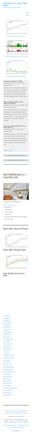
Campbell (7, 325)
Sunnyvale (8, 390)
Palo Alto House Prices (15, 228)
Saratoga (8, 386)
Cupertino (8, 327)
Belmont (7, 318)
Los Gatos (8, 346)
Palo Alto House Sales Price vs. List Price (16, 56)
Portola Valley (9, 367)
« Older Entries (8, 150)
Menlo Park (8, 348)
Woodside (8, 395)
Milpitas (7, 353)
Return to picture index (10, 205)
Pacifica (7, 362)
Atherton (7, 316)
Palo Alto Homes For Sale (16, 160)
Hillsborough (9, 339)
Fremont (7, 337)
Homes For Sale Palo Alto (15, 4)
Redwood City (9, 369)
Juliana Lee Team (10, 83)
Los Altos (8, 341)
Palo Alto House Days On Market (16, 76)
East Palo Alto (9, 332)
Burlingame (8, 323)
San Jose (7, 379)
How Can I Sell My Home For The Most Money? (14, 126)
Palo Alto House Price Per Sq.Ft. (16, 36)
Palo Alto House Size (14, 249)
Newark (7, 360)
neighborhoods (8, 85)
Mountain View (9, 358)
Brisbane (7, 320)
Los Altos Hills (9, 344)
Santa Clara (8, 383)
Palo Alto (8, 365)
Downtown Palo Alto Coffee (13, 81)
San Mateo (8, 381)
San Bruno (8, 374)
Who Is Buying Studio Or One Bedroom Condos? (13, 102)
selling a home (8, 131)
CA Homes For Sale (23, 425)
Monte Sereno (9, 355)
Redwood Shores (10, 372)
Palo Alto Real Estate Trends (16, 155)
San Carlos (8, 376)
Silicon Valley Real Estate (16, 427)
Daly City (7, 330)
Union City (8, 393)
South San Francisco (11, 388)
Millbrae (7, 351)
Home (27, 12)
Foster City (8, 334)
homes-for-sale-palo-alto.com (12, 7)
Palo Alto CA (20, 422)
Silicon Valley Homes (9, 425)
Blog (27, 15)
